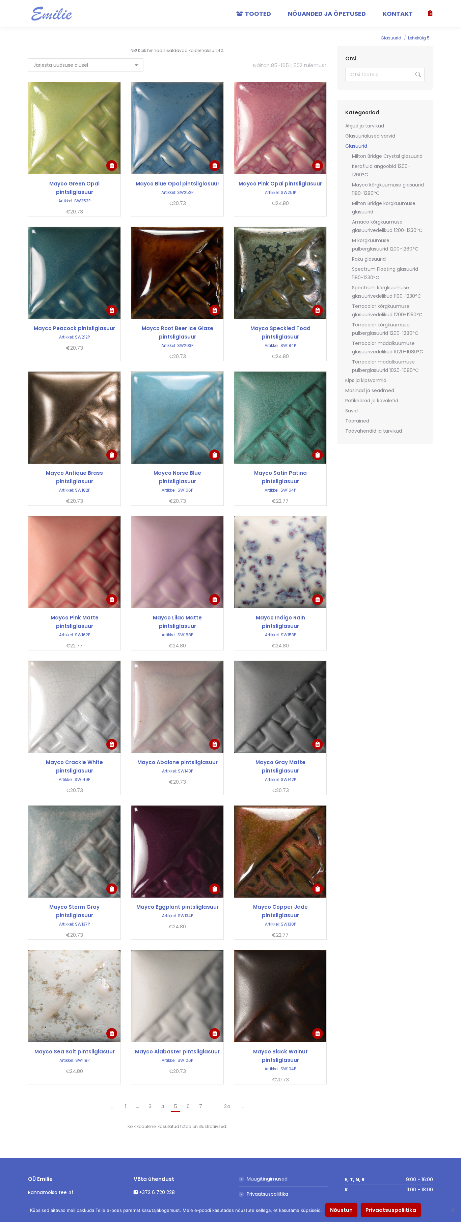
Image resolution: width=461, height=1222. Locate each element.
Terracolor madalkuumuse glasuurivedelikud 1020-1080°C (387, 347)
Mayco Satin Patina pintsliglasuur (280, 477)
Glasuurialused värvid (370, 136)
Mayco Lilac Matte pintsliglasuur (177, 622)
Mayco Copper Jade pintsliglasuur (280, 911)
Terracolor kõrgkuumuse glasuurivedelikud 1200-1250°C (387, 310)
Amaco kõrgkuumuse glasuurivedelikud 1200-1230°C (387, 226)
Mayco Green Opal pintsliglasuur (74, 188)
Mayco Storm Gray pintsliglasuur (74, 911)
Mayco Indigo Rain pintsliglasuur (280, 622)
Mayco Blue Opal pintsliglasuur (177, 183)
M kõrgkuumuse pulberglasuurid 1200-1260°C (385, 244)
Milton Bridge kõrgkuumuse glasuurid (383, 207)
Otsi (417, 74)
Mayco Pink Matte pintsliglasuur (75, 622)
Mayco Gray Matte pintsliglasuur (280, 766)
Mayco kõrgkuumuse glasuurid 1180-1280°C (388, 189)
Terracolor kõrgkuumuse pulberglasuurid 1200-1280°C (385, 329)
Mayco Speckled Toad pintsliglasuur (280, 332)
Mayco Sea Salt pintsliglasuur (74, 1051)
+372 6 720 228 (157, 1192)
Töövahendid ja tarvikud (373, 431)
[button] (111, 165)
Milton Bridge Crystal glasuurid (387, 156)
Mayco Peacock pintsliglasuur (74, 328)
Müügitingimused (267, 1178)
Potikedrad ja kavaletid (371, 400)
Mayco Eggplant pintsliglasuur (177, 906)
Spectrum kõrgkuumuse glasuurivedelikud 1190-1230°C (386, 291)
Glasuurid (356, 146)
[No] (452, 1210)
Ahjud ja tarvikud (364, 125)
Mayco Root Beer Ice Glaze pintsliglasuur (177, 332)
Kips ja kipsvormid (365, 380)
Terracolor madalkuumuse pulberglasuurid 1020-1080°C (385, 366)
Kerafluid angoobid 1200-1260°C (381, 170)
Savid (351, 410)
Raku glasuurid (369, 259)
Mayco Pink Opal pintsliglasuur (280, 183)
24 (227, 1106)
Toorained (357, 420)
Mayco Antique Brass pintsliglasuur (74, 477)
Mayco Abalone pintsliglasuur (177, 762)
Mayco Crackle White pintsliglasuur (74, 766)
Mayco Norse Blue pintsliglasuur (177, 477)
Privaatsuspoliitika (267, 1194)
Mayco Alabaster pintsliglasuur (177, 1051)
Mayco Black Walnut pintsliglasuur (280, 1056)
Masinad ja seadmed (369, 390)
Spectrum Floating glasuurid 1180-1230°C (385, 273)
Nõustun (341, 1210)
